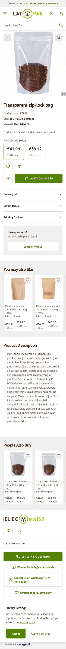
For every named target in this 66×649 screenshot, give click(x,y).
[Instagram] (19, 530)
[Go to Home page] (28, 13)
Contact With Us (33, 246)
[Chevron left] (7, 37)
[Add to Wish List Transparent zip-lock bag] (27, 455)
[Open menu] (5, 14)
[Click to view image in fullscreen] (58, 37)
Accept (16, 633)
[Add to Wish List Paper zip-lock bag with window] (58, 280)
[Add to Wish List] (8, 166)
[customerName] (51, 14)
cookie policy (27, 622)
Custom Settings (40, 633)
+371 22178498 (28, 3)
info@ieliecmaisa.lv (48, 3)
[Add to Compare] (19, 166)
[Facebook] (8, 530)
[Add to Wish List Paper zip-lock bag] (27, 280)
